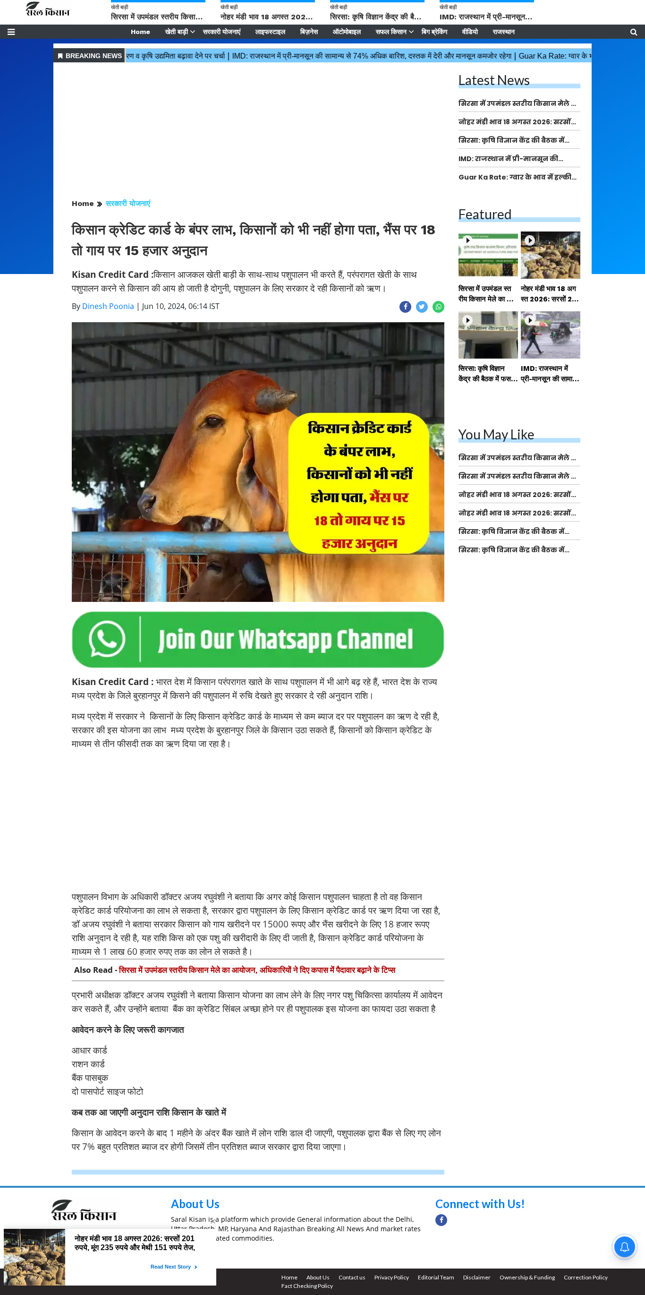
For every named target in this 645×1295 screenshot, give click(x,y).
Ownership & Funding (527, 1277)
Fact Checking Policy (307, 1285)
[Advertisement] (258, 131)
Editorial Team (436, 1277)
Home (140, 31)
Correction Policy (586, 1277)
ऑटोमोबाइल (347, 31)
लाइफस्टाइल (270, 31)
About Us (195, 1203)
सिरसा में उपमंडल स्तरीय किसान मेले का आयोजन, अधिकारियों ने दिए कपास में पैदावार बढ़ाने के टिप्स (257, 969)
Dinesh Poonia (108, 306)
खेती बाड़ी (176, 31)
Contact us (352, 1277)
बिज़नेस (309, 31)
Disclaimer (477, 1277)
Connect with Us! (480, 1203)
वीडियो (470, 31)
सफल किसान (391, 31)
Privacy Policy (391, 1277)
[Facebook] (441, 1220)
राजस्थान (504, 31)
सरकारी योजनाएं (221, 31)
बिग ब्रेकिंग (434, 31)
